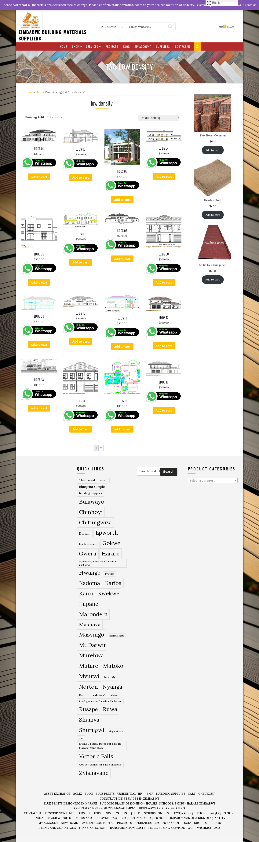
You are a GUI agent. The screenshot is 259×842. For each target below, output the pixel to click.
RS (139, 813)
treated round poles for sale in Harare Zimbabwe (100, 746)
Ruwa (110, 709)
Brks (72, 813)
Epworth (106, 532)
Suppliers (163, 46)
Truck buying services (166, 828)
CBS (82, 813)
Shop (75, 46)
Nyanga (112, 686)
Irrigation (109, 574)
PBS (116, 813)
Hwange (89, 572)
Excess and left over (91, 818)
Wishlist (204, 828)
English (216, 2)
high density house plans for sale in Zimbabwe (98, 563)
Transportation (92, 828)
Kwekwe (108, 593)
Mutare (88, 665)
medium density (116, 635)
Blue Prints (105, 793)
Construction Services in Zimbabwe (129, 798)
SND (161, 813)
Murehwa (91, 655)
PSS (124, 813)
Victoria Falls (96, 756)
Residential (126, 793)
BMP (150, 793)
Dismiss (250, 5)
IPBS (97, 813)
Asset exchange (57, 793)
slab (81, 738)
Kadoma (89, 583)
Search (168, 471)
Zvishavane (93, 772)
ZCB (217, 828)
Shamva (89, 719)
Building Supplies (90, 493)
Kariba (113, 583)
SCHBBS (150, 813)
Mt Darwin (93, 644)
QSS (132, 813)
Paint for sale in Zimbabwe (98, 695)
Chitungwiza (95, 522)
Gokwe (111, 543)
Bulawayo (91, 501)
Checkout (206, 793)
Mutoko (113, 665)
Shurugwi (91, 729)
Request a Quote (167, 823)
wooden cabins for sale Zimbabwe (100, 764)
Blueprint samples (92, 487)
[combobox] (213, 480)
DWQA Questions (221, 813)
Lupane (88, 603)
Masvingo (91, 634)
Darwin (84, 533)
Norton (88, 686)
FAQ (114, 818)
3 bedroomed (87, 480)
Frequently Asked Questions (143, 818)
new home (69, 823)
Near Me (110, 677)
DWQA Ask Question (190, 813)
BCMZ (77, 793)
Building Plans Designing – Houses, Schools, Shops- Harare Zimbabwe (158, 803)
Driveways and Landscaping (162, 808)
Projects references (134, 823)
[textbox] (213, 480)
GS (89, 813)
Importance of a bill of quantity (197, 818)
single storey (116, 731)
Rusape (88, 709)
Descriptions (56, 813)
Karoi (86, 593)
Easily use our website (52, 818)
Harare (110, 553)
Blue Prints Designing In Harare (70, 803)
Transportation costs (126, 828)
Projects (111, 46)
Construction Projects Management (105, 808)
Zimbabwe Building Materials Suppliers (53, 35)
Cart (192, 793)
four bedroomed (88, 544)
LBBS (107, 813)
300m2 (104, 480)
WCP (191, 828)
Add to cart (39, 177)
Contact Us (183, 46)
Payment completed (97, 823)
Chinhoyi (91, 512)
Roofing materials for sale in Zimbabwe (100, 701)
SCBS (188, 823)
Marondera (93, 614)
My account (143, 46)
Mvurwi (89, 676)
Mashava (89, 624)
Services (92, 46)
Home (63, 46)
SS (168, 813)
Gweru (88, 553)
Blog (126, 46)
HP (140, 793)
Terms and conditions (57, 828)
